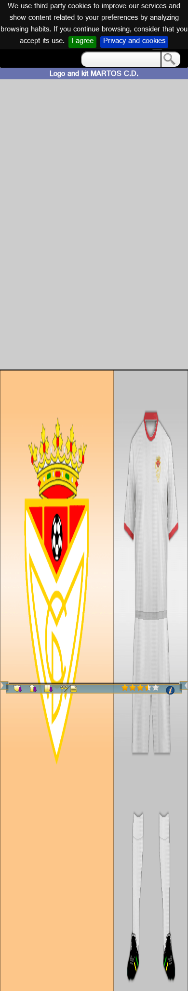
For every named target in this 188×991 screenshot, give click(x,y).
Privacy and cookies (134, 42)
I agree (82, 42)
